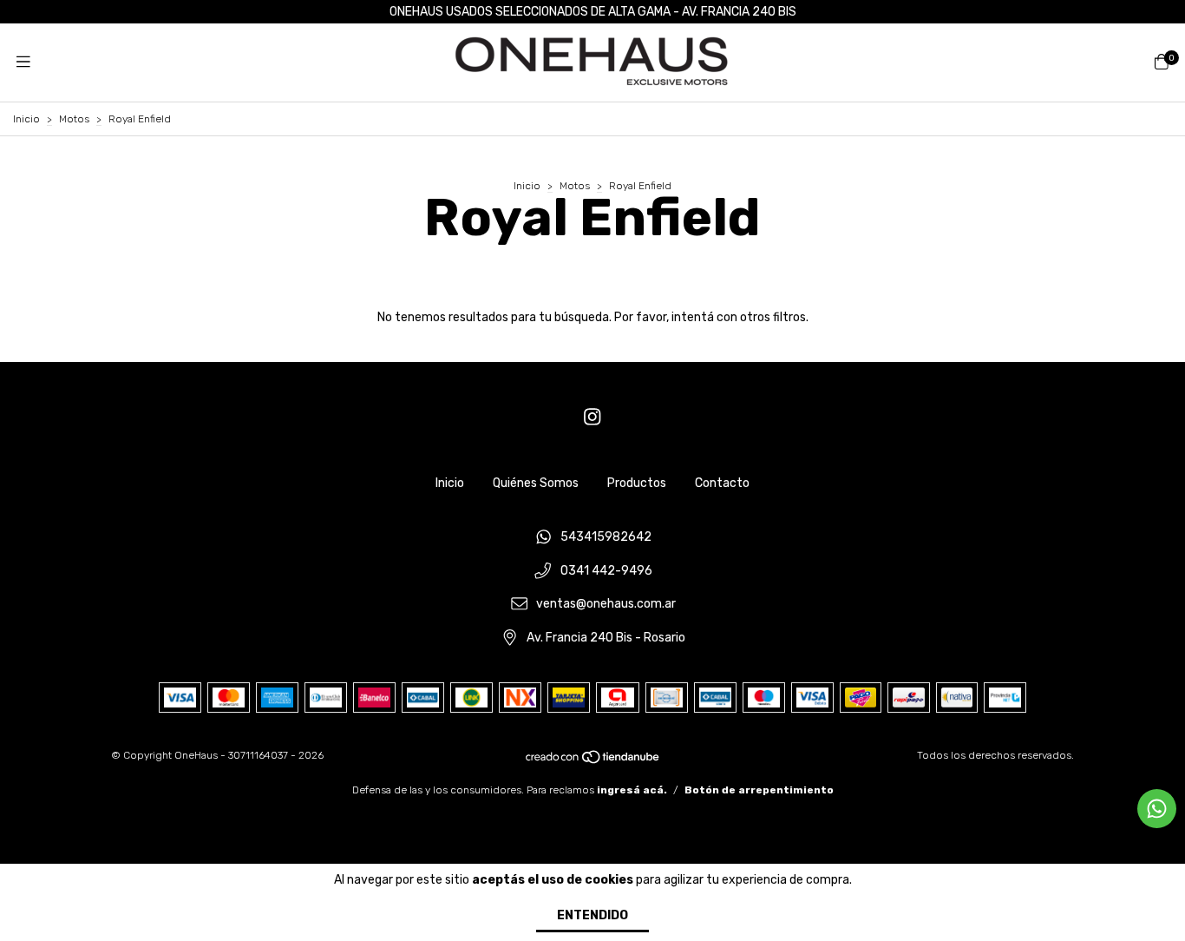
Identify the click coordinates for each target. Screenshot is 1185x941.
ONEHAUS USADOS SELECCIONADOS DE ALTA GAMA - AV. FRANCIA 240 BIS (593, 11)
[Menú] (23, 62)
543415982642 (605, 537)
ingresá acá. (632, 790)
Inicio (26, 119)
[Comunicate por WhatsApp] (1156, 808)
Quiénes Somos (536, 483)
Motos (74, 119)
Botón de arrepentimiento (759, 790)
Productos (636, 483)
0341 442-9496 (606, 570)
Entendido (592, 915)
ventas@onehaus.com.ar (606, 604)
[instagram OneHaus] (592, 417)
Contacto (722, 483)
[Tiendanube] (593, 760)
